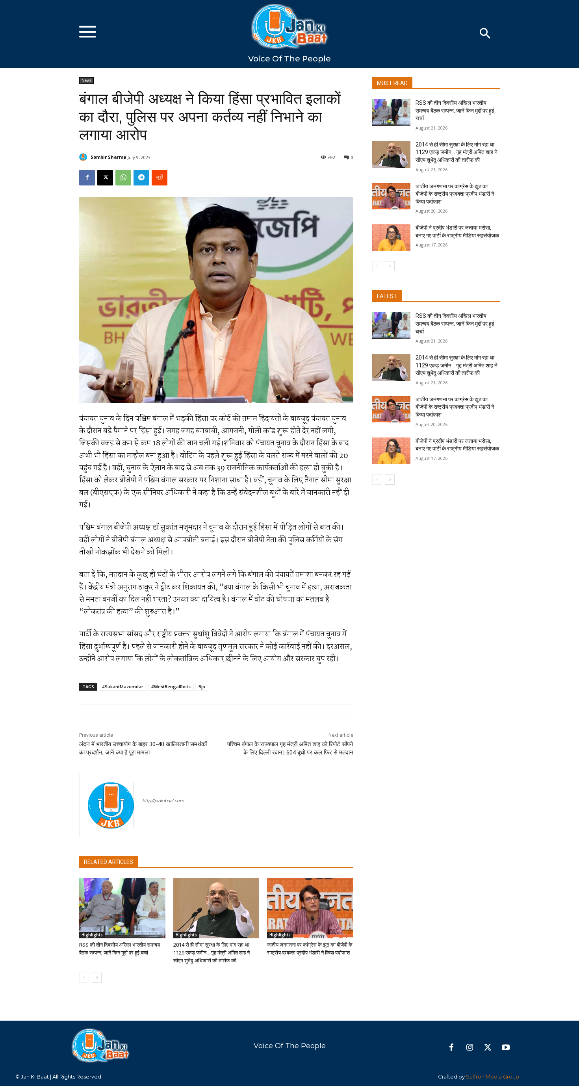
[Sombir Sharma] (84, 157)
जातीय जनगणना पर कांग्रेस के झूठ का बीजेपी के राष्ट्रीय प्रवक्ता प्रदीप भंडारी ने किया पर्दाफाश (455, 194)
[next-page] (97, 978)
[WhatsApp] (123, 177)
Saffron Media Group (492, 1076)
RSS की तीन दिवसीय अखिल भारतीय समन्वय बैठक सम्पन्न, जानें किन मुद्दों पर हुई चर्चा (455, 110)
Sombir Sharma (108, 157)
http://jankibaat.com (163, 800)
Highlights (92, 935)
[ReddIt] (159, 177)
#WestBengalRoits (171, 686)
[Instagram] (469, 1048)
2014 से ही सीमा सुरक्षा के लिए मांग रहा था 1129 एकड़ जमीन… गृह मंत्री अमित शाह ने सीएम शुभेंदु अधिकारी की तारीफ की (211, 953)
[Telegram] (141, 177)
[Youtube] (506, 1048)
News (86, 80)
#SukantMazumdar (122, 686)
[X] (105, 177)
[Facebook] (87, 177)
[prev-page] (84, 978)
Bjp (202, 686)
